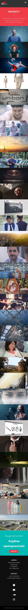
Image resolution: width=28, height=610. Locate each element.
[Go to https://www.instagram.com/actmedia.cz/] (14, 599)
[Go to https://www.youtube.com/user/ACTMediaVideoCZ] (14, 590)
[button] (25, 2)
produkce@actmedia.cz (14, 578)
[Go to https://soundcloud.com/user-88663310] (14, 595)
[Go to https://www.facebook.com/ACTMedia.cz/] (14, 585)
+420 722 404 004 (14, 576)
